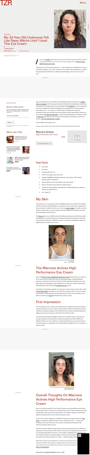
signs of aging (70, 208)
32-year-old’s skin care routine (51, 119)
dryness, (40, 216)
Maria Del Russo (9, 48)
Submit (9, 122)
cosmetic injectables (42, 291)
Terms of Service (26, 125)
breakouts (72, 106)
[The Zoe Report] (6, 2)
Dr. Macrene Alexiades (51, 114)
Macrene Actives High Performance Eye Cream (55, 277)
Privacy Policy (10, 126)
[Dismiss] (88, 434)
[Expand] (79, 434)
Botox (50, 295)
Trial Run (47, 59)
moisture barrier (62, 285)
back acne (41, 116)
